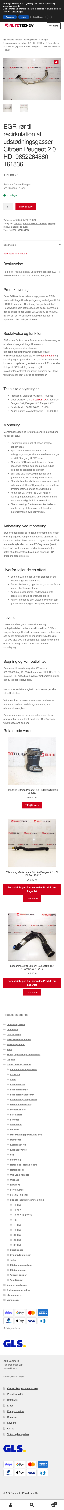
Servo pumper (17, 1189)
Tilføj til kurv (26, 206)
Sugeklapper (16, 1249)
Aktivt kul (15, 1074)
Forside (10, 39)
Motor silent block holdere (23, 1164)
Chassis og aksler (16, 1024)
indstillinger (17, 11)
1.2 (15, 1219)
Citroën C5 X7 (38, 399)
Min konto (10, 1505)
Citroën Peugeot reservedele (22, 1388)
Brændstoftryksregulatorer (23, 1099)
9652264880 (23, 230)
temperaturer (48, 355)
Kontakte (12, 1417)
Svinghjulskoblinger (20, 1254)
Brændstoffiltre (17, 1084)
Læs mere (32, 898)
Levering (12, 1422)
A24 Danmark (13, 1493)
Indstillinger (38, 17)
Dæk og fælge (14, 1034)
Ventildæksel (16, 1279)
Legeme (11, 1059)
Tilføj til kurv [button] (32, 805)
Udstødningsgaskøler (21, 1264)
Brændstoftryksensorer (22, 1094)
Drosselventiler (17, 1109)
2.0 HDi (31, 42)
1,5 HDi (17, 1204)
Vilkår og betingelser (18, 1434)
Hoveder (14, 1129)
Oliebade (14, 1179)
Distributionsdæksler (20, 1104)
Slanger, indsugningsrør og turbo (27, 1199)
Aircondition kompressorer (23, 1069)
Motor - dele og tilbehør (27, 39)
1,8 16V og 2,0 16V (23, 1214)
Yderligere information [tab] (15, 253)
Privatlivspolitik (15, 1394)
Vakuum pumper (18, 1274)
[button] (56, 62)
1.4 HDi (17, 1224)
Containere (12, 1029)
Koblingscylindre (19, 1149)
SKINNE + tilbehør (19, 1194)
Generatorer (16, 1124)
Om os (10, 1428)
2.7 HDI (17, 1244)
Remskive (15, 1184)
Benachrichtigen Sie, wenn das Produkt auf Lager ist (32, 889)
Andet (13, 1079)
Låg (12, 1154)
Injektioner (15, 1139)
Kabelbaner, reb (18, 1144)
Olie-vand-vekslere (19, 1174)
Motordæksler (17, 1169)
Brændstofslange (19, 1089)
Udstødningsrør (18, 1269)
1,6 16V (17, 1209)
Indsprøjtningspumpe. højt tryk (26, 1134)
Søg (32, 1505)
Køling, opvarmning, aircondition (23, 1054)
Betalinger (12, 1400)
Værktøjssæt (13, 1299)
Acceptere (10, 17)
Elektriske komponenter (19, 1039)
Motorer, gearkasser (17, 1284)
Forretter (14, 1119)
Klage (10, 1405)
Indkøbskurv (49, 1502)
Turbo (13, 1259)
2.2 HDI (17, 1239)
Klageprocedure (15, 1411)
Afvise (23, 17)
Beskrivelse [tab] (9, 244)
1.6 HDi (17, 1229)
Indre (9, 1049)
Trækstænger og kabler (18, 1289)
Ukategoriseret (14, 1294)
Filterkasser (16, 1114)
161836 (12, 230)
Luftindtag (15, 1159)
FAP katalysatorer (16, 1044)
